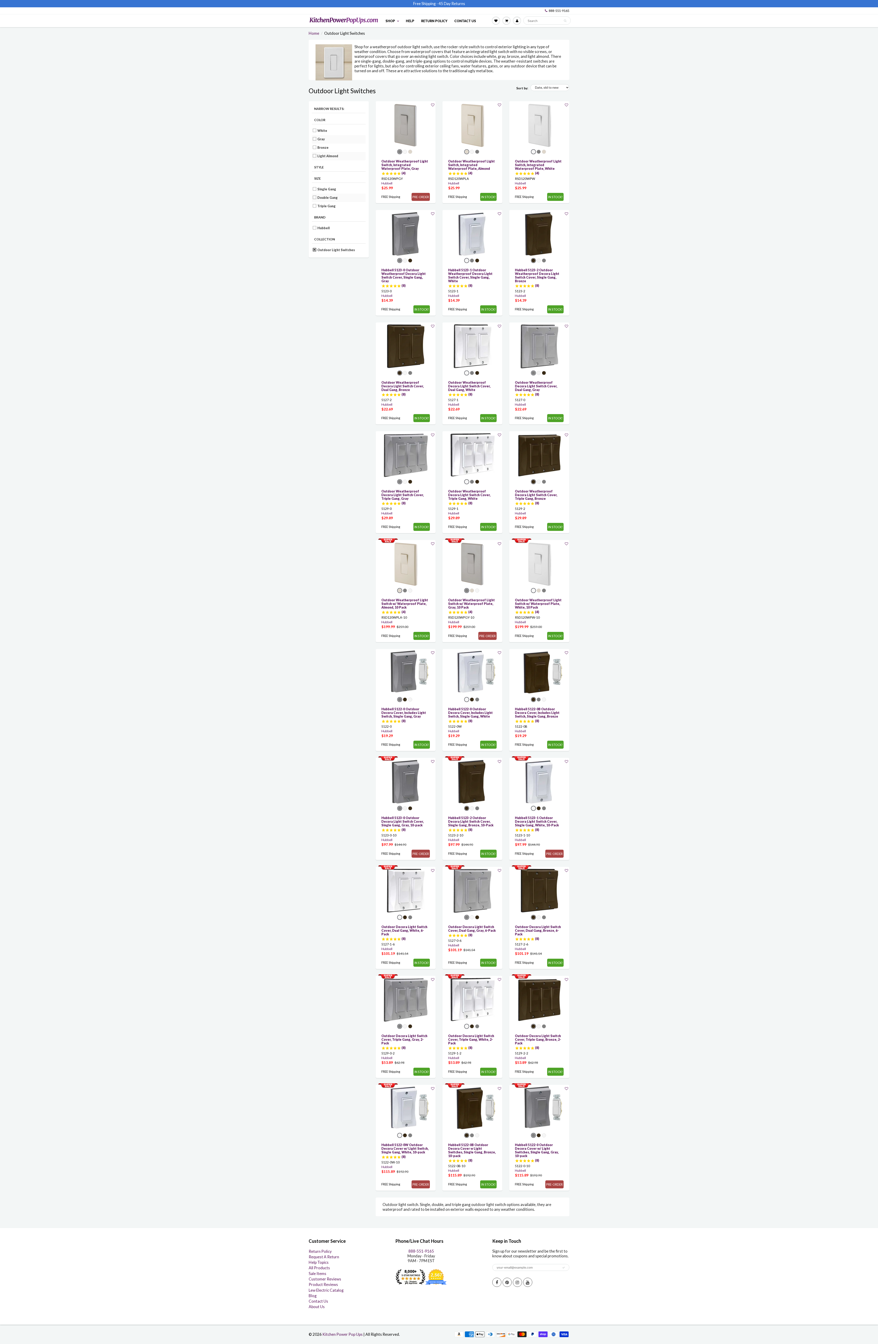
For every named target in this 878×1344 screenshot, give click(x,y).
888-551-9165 (559, 11)
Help (410, 21)
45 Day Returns (452, 3)
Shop (390, 21)
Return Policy (434, 21)
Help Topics (319, 1262)
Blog (313, 1295)
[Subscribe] (563, 1267)
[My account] (517, 21)
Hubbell (324, 228)
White (322, 131)
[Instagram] (517, 1282)
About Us (317, 1306)
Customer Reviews (325, 1279)
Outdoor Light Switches (336, 250)
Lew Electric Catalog (326, 1290)
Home (314, 33)
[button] (432, 104)
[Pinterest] (507, 1282)
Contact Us (465, 21)
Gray (321, 139)
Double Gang (328, 198)
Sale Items (317, 1273)
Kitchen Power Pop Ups (342, 1334)
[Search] (565, 20)
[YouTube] (527, 1282)
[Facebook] (496, 1282)
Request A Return (324, 1256)
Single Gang (327, 189)
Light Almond (328, 156)
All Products (319, 1267)
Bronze (323, 147)
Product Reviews (323, 1284)
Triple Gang (327, 206)
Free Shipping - (425, 3)
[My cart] (506, 21)
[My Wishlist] (496, 21)
